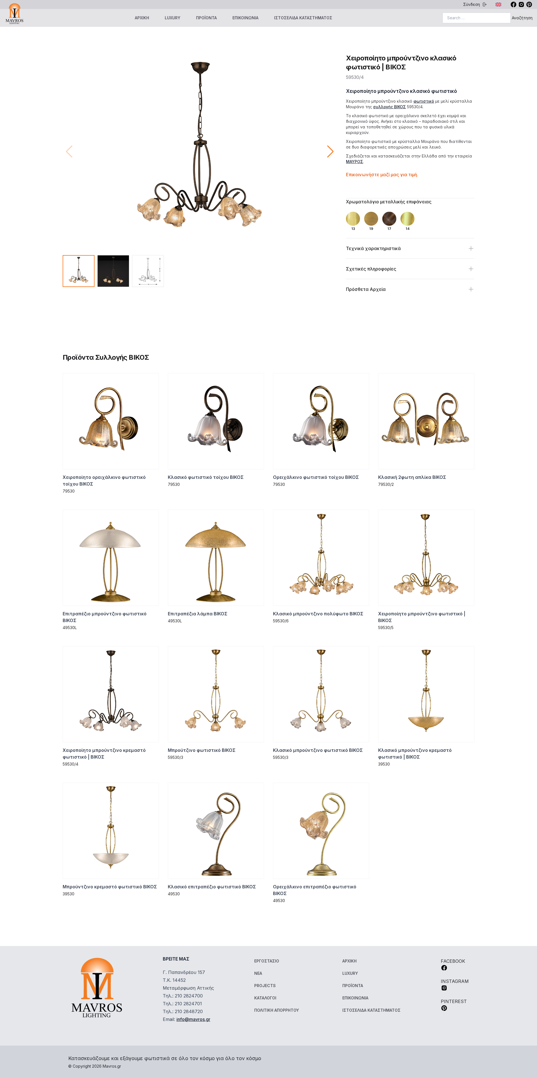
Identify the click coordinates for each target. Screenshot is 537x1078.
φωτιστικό (423, 101)
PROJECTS (265, 985)
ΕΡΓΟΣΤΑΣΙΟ (266, 961)
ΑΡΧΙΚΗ (142, 17)
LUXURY (172, 17)
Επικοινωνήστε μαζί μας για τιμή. (382, 174)
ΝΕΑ (258, 973)
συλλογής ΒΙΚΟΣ (389, 106)
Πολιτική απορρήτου (276, 1010)
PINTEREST (454, 1001)
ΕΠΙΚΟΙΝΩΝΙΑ (245, 17)
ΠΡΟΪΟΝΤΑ (206, 17)
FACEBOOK (453, 961)
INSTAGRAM (455, 981)
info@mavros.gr (193, 1019)
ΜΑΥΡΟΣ (354, 161)
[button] (330, 151)
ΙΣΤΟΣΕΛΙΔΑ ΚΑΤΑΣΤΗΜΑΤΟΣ (303, 17)
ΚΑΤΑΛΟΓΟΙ (265, 997)
